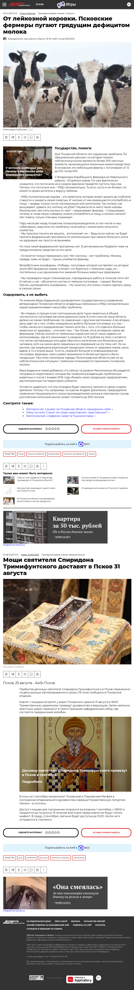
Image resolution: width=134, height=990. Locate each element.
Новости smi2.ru (14, 544)
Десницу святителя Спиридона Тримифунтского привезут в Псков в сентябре (74, 773)
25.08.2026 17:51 (10, 554)
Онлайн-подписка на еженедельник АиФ (48, 925)
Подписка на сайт (82, 925)
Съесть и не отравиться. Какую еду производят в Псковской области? (35, 478)
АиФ (30, 129)
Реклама (75, 921)
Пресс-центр (61, 921)
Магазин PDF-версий (94, 921)
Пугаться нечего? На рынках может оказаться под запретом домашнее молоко (104, 478)
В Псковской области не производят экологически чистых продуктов (36, 499)
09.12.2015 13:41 (10, 13)
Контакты (100, 925)
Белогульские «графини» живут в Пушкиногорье (59, 415)
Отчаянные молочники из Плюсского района (104, 488)
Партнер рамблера (55, 978)
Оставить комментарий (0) (106, 429)
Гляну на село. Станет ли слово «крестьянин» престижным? (66, 412)
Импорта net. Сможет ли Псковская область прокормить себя (68, 409)
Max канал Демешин (13, 666)
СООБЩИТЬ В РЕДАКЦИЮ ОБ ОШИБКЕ (44, 929)
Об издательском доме (39, 921)
